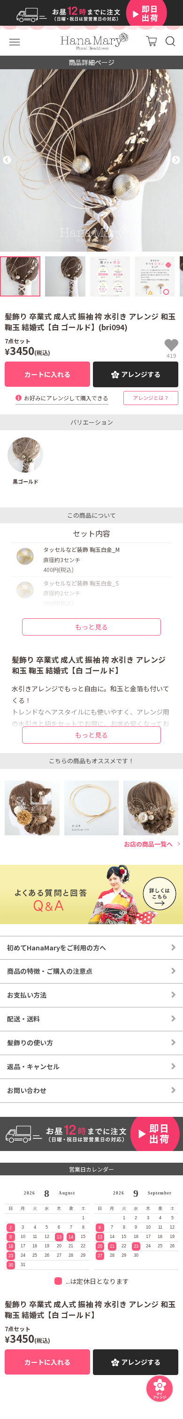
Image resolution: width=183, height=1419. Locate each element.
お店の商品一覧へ (148, 844)
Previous (7, 160)
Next (176, 160)
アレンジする (140, 374)
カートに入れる (47, 374)
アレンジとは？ (151, 397)
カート (151, 41)
